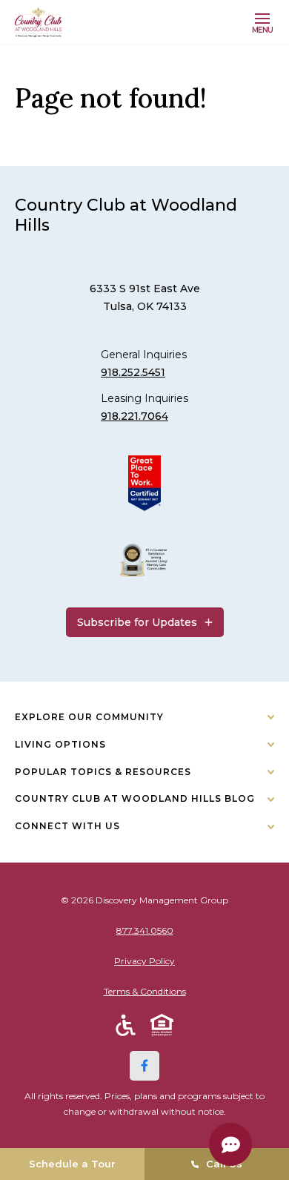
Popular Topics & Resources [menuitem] (103, 771)
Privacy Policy (144, 960)
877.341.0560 (144, 930)
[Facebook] (144, 1066)
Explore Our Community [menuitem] (89, 716)
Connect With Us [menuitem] (67, 825)
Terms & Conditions (145, 991)
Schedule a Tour (72, 1164)
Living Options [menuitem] (60, 744)
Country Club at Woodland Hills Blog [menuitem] (135, 798)
